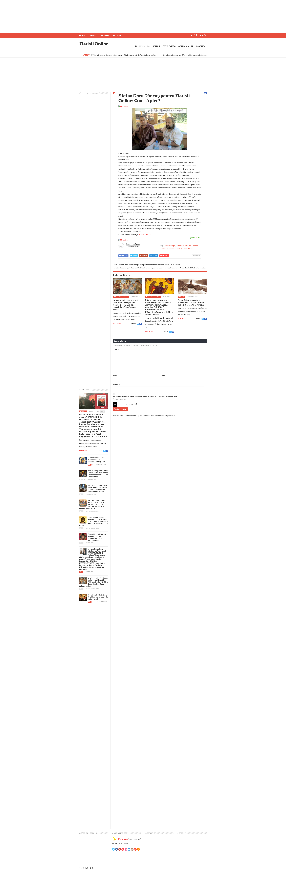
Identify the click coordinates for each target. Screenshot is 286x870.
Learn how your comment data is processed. (159, 415)
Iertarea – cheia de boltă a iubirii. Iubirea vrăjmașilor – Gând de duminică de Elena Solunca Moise (98, 488)
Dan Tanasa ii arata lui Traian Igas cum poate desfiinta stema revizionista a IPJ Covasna (147, 265)
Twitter (134, 255)
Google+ (144, 255)
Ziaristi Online (93, 43)
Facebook (124, 255)
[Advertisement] (143, 15)
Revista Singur (169, 246)
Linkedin (154, 255)
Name (115, 375)
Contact (92, 35)
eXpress (137, 244)
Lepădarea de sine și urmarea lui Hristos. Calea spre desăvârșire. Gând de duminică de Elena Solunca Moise (107, 55)
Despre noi (104, 35)
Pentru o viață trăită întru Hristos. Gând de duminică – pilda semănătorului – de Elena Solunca (98, 474)
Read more (117, 323)
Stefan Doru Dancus (183, 246)
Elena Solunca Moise (121, 297)
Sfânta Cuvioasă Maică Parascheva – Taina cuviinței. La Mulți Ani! (96, 460)
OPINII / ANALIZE (185, 46)
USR (180, 249)
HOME (82, 35)
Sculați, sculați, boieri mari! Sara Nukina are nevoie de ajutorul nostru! (181, 55)
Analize (84, 411)
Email (163, 375)
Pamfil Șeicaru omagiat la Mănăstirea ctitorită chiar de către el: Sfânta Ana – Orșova (191, 302)
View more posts (133, 247)
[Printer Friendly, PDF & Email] (195, 237)
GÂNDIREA (200, 46)
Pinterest (165, 255)
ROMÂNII (156, 46)
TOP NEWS (140, 46)
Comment (117, 349)
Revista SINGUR (144, 235)
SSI (148, 46)
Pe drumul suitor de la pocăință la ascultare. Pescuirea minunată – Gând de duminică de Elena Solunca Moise (92, 504)
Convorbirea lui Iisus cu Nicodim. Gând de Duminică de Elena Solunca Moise (97, 537)
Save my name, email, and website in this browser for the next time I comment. (145, 396)
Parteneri (117, 35)
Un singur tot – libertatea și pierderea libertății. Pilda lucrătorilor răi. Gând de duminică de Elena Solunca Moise (125, 305)
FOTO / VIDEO (169, 46)
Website (116, 384)
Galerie (182, 297)
